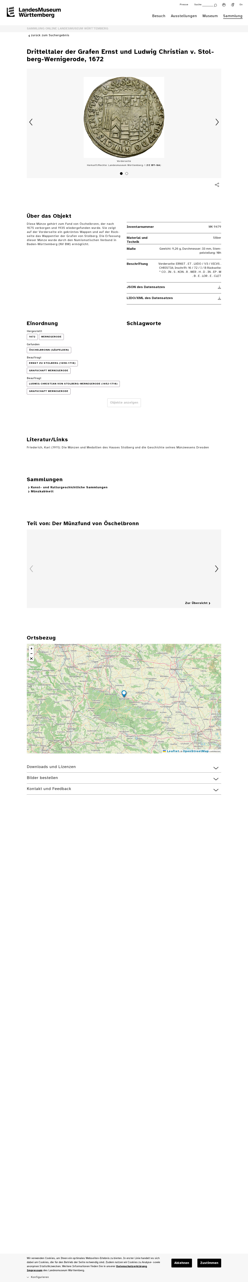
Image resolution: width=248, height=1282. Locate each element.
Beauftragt (34, 357)
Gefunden (33, 344)
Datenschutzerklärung (131, 1266)
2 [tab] (127, 174)
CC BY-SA (153, 165)
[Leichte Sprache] (224, 5)
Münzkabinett (42, 491)
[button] (124, 694)
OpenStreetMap (196, 751)
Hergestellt (34, 331)
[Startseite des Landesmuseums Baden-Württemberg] (34, 14)
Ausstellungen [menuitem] (184, 16)
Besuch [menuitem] (159, 16)
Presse (184, 4)
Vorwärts (217, 122)
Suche (198, 4)
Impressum (34, 1270)
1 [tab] (121, 174)
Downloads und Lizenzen (51, 767)
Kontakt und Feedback (49, 789)
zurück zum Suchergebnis (50, 35)
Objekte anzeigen (124, 402)
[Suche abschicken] (215, 5)
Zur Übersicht (196, 603)
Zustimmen (209, 1263)
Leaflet (172, 751)
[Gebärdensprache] (232, 5)
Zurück (31, 122)
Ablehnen (181, 1263)
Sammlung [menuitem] (233, 16)
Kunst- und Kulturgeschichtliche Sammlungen (69, 487)
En (241, 4)
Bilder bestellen (42, 778)
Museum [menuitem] (210, 16)
